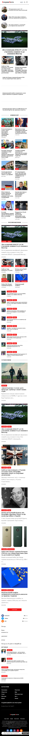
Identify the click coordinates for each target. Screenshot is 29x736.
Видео (3, 698)
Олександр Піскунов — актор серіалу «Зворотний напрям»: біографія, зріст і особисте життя (16, 653)
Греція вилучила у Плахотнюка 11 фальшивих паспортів (21, 194)
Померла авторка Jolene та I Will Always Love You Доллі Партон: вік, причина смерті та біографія (15, 110)
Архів (11, 718)
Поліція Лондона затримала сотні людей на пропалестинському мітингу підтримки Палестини (7, 154)
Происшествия (19, 694)
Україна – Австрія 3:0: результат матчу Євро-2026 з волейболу (16, 329)
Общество (4, 692)
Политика (4, 675)
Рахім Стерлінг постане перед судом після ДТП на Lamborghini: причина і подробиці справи (17, 303)
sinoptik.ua (17, 644)
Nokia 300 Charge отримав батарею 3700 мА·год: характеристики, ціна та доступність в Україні (13, 79)
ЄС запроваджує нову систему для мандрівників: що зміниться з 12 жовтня (20, 174)
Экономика (5, 667)
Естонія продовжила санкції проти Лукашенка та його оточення (7, 214)
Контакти (16, 718)
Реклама (22, 718)
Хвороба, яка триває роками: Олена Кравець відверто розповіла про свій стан (17, 661)
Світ (3, 126)
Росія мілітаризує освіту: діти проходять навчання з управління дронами (6, 132)
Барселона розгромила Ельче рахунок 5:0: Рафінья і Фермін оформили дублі (17, 354)
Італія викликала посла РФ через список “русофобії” (7, 173)
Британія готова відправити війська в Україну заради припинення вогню (21, 131)
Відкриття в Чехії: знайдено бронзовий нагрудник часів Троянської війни (20, 214)
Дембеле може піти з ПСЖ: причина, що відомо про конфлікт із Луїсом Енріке (16, 311)
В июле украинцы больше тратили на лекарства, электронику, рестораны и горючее (13, 670)
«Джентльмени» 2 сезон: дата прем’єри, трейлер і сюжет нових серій (13, 389)
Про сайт (6, 718)
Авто (16, 696)
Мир (16, 692)
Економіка (24, 281)
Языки (16, 698)
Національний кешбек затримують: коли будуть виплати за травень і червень (14, 93)
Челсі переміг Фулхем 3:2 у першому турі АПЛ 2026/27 (16, 320)
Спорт (9, 241)
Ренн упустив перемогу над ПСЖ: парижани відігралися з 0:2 (15, 346)
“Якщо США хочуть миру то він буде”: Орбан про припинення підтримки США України (17, 18)
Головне (4, 241)
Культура (4, 385)
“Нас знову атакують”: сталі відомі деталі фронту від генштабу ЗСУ (16, 25)
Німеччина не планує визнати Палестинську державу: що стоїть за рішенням (7, 194)
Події (9, 266)
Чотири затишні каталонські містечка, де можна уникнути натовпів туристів (21, 153)
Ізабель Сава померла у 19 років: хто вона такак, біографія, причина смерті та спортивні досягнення (7, 69)
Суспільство (5, 281)
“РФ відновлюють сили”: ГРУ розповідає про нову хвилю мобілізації (17, 10)
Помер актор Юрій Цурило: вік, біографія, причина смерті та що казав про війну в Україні (21, 70)
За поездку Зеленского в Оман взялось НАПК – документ (12, 679)
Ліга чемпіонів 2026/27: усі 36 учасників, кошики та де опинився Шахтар (14, 52)
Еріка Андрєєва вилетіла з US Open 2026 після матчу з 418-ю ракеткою (16, 337)
